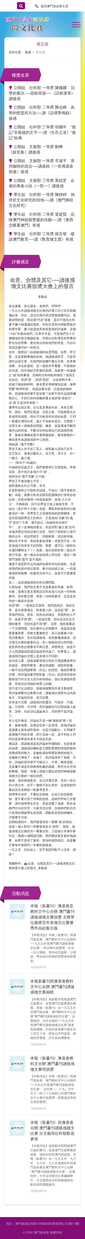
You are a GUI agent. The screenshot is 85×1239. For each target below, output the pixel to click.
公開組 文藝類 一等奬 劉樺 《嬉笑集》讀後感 (40, 149)
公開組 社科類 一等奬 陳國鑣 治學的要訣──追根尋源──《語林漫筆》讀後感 (42, 92)
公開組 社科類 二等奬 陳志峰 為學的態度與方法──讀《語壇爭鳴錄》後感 (42, 112)
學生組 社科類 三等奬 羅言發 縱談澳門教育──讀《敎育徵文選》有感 (42, 236)
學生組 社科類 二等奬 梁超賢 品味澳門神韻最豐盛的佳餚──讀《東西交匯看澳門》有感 (42, 219)
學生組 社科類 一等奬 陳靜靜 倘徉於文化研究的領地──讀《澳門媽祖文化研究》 (42, 199)
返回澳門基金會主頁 (54, 6)
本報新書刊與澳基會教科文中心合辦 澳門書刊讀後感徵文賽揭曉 (52, 986)
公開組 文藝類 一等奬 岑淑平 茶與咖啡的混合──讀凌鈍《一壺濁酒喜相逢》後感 (42, 166)
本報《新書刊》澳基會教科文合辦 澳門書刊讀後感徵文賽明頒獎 (52, 1063)
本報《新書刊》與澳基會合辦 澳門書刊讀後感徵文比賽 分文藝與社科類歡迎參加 (52, 1130)
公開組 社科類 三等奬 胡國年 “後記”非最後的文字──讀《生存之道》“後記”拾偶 (42, 132)
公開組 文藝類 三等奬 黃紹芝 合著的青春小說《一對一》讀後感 (42, 182)
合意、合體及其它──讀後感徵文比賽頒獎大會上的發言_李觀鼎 (42, 865)
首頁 (28, 52)
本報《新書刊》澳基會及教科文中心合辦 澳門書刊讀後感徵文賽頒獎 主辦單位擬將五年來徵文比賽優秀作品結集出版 (52, 917)
